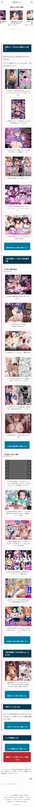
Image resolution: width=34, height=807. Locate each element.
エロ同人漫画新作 (14, 795)
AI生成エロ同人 (10, 801)
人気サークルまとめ (18, 799)
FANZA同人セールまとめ (24, 797)
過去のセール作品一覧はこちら (17, 696)
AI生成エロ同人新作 (23, 795)
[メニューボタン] (2, 2)
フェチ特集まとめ (8, 799)
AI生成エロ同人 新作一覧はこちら (17, 641)
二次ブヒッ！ (17, 2)
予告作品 (17, 801)
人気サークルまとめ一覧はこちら (17, 727)
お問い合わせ (24, 801)
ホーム (7, 795)
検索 (30, 778)
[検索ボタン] (31, 2)
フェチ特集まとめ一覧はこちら (17, 749)
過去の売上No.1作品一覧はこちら (17, 247)
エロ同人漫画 (27, 799)
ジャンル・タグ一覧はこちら (9, 784)
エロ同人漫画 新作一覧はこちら (17, 446)
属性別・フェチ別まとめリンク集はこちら (17, 758)
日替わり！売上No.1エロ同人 (10, 797)
